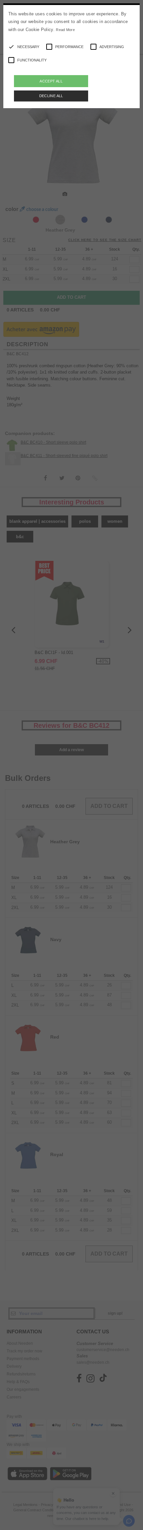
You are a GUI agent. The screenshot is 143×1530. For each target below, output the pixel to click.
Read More (65, 30)
